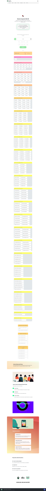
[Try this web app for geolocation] (23, 407)
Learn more (25, 25)
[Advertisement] (23, 9)
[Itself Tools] (23, 480)
